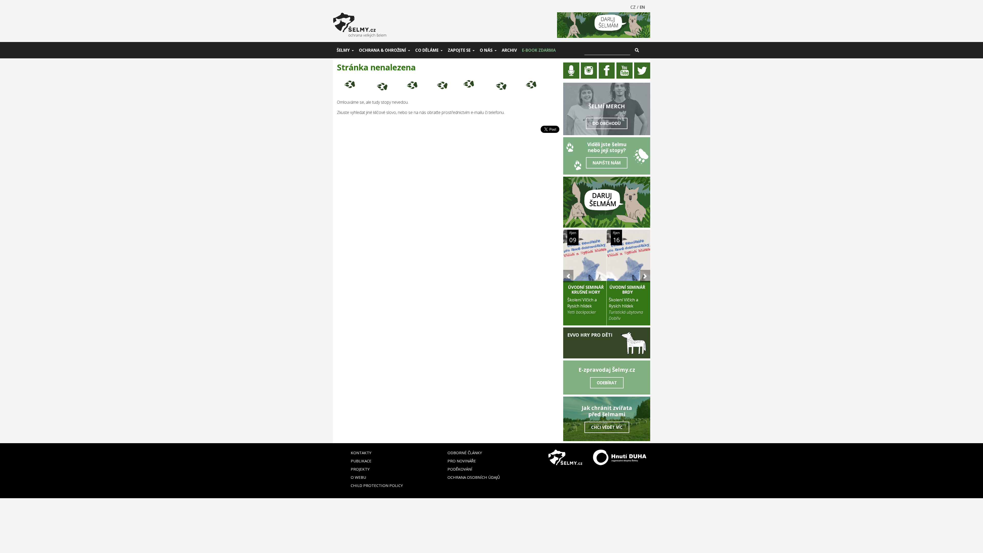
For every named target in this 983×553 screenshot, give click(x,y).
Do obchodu (607, 123)
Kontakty (361, 452)
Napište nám (607, 163)
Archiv (509, 50)
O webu (358, 477)
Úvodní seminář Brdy (627, 289)
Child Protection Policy (377, 485)
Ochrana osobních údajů (473, 477)
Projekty (360, 469)
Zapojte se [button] (459, 50)
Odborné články (464, 452)
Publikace (361, 460)
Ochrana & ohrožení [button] (382, 50)
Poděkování (459, 469)
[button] (568, 276)
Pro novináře (461, 460)
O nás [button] (486, 50)
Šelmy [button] (343, 50)
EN (642, 7)
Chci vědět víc (607, 427)
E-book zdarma (539, 50)
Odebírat (607, 383)
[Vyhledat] (637, 50)
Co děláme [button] (427, 50)
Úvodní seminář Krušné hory (586, 289)
